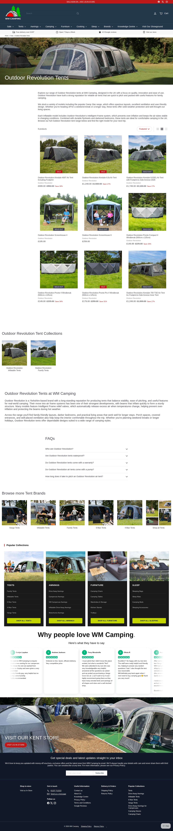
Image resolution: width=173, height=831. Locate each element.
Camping (50, 26)
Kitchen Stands (96, 607)
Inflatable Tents (12, 597)
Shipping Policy (107, 790)
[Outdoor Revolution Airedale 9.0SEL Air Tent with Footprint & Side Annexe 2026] (147, 161)
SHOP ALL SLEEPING (149, 621)
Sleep (94, 26)
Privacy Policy (79, 800)
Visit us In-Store (26, 790)
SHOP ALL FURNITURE (107, 621)
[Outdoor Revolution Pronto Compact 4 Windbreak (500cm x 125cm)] (147, 219)
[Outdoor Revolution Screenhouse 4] (59, 218)
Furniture (65, 26)
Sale (9, 26)
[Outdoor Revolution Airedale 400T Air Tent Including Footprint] (59, 161)
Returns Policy (107, 794)
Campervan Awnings (56, 597)
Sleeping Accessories (140, 607)
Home (6, 35)
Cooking (81, 26)
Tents (21, 26)
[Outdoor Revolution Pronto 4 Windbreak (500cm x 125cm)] (59, 277)
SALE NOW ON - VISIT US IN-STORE (81, 2)
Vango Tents (11, 613)
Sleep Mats (136, 597)
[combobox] (53, 13)
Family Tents (11, 591)
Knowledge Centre (127, 26)
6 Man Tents (11, 602)
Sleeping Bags (137, 591)
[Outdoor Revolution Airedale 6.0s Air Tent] (103, 160)
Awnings (34, 26)
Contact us (78, 790)
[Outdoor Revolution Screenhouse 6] (103, 218)
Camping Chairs (97, 591)
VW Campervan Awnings (58, 602)
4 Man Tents (11, 607)
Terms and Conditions (82, 803)
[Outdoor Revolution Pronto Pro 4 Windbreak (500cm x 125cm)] (103, 277)
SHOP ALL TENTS (23, 621)
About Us (77, 794)
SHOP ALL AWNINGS (65, 621)
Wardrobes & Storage (99, 602)
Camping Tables (97, 597)
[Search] (78, 13)
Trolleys (93, 613)
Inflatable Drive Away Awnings (60, 607)
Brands (107, 26)
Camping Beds (137, 602)
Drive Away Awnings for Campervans (137, 807)
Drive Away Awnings (56, 591)
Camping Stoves (134, 811)
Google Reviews (80, 806)
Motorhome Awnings (56, 613)
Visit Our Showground (152, 26)
